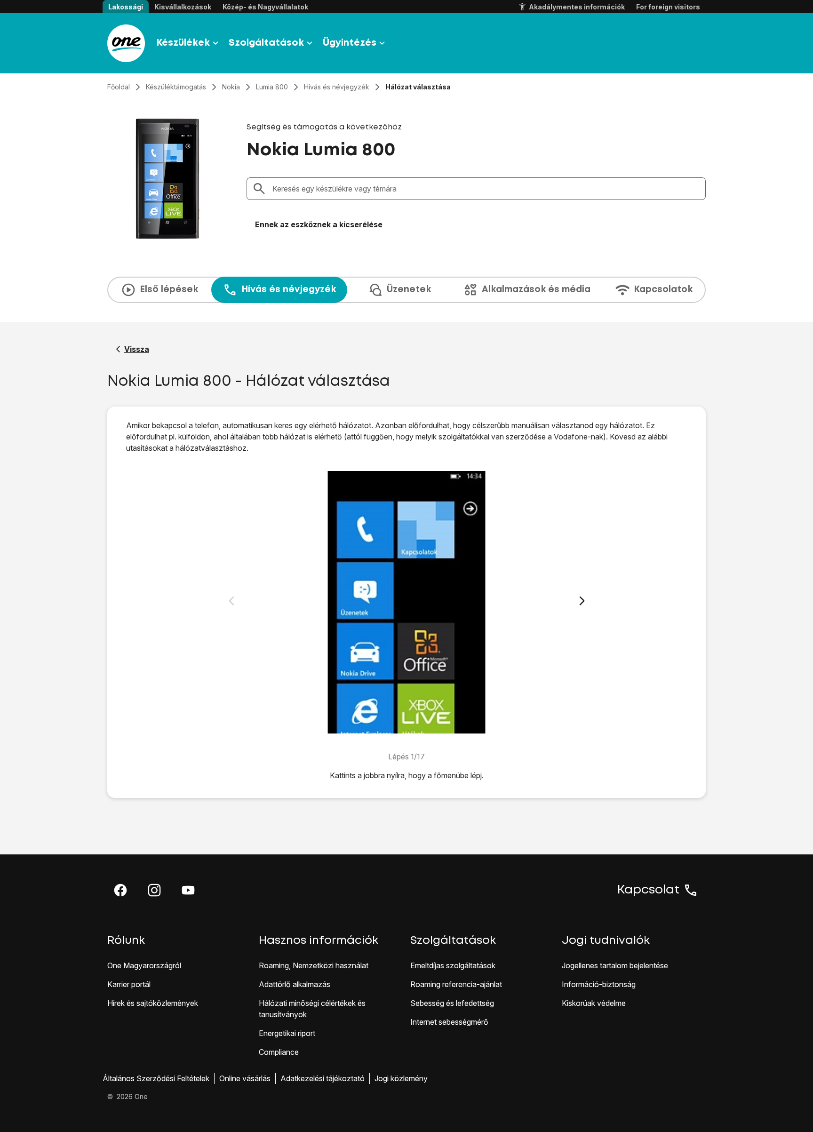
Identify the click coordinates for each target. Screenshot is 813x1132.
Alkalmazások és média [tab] (536, 290)
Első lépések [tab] (169, 290)
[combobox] (486, 188)
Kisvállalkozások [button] (182, 7)
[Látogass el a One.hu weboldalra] (126, 43)
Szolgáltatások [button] (266, 43)
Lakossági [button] (125, 7)
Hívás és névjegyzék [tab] (288, 290)
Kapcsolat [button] (648, 890)
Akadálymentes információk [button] (577, 7)
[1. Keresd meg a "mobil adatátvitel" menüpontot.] (407, 602)
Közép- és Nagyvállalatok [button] (265, 7)
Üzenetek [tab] (409, 290)
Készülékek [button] (183, 43)
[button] (120, 890)
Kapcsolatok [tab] (663, 290)
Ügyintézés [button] (349, 43)
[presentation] (406, 290)
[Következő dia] (582, 600)
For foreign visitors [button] (668, 7)
